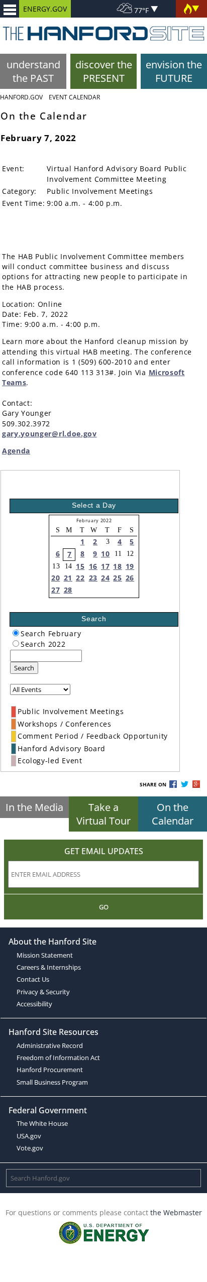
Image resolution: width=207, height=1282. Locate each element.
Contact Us (33, 979)
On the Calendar (172, 814)
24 (105, 577)
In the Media (34, 807)
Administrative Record (50, 1045)
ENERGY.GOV (45, 9)
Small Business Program (52, 1082)
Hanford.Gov (21, 97)
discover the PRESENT (103, 71)
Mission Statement (45, 955)
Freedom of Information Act (58, 1057)
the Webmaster (176, 1212)
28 (68, 590)
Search (24, 667)
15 (80, 566)
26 (130, 577)
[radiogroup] (16, 633)
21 (68, 577)
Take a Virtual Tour (103, 814)
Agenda (16, 450)
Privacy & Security (43, 991)
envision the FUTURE (174, 71)
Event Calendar (74, 97)
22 (80, 577)
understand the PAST (33, 71)
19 (130, 566)
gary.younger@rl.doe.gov (49, 433)
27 (55, 590)
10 (105, 553)
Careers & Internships (49, 967)
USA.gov (29, 1135)
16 (93, 566)
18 (117, 566)
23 (93, 577)
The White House (42, 1123)
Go (104, 906)
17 (105, 566)
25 (117, 577)
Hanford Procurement (50, 1069)
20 (55, 577)
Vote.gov (30, 1147)
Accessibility (34, 1003)
